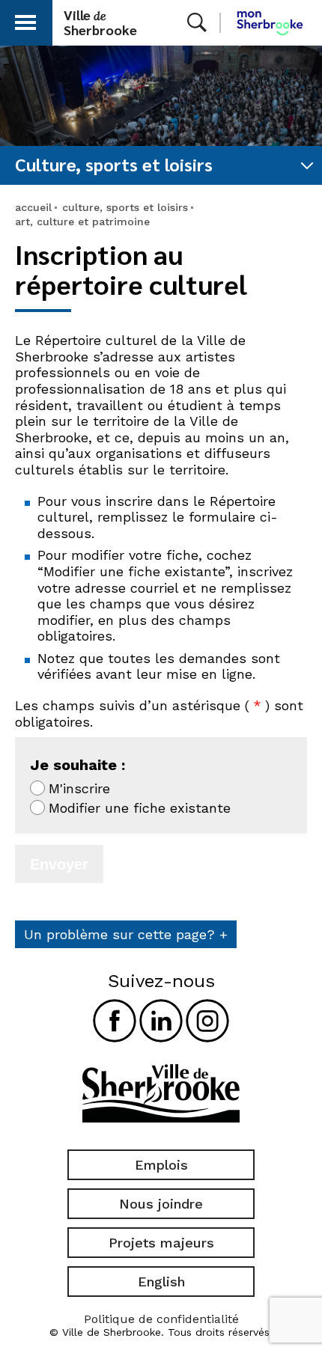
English (161, 1281)
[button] (25, 20)
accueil (33, 207)
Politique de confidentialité (161, 1319)
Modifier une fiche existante (140, 808)
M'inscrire (79, 788)
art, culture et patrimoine (82, 221)
